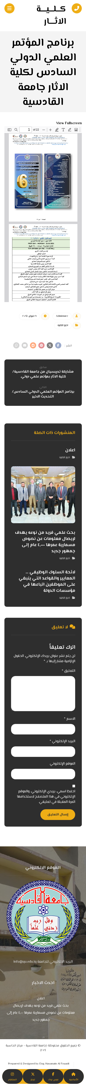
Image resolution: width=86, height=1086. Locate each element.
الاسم (69, 719)
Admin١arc (62, 316)
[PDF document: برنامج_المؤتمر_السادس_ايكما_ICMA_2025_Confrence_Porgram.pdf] (43, 214)
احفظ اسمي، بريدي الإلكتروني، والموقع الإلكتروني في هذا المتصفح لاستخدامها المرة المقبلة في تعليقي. (46, 797)
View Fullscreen (69, 123)
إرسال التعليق (57, 814)
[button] (58, 345)
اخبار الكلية (63, 325)
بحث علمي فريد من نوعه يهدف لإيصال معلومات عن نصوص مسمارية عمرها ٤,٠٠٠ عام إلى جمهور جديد (41, 1013)
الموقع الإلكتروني (62, 764)
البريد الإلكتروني (62, 741)
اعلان (41, 998)
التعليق (68, 671)
